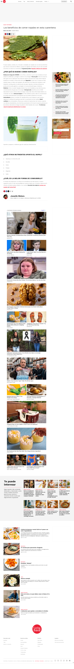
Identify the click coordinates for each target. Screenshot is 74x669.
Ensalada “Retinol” (26, 563)
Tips (24, 1)
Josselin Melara (15, 30)
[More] (48, 1)
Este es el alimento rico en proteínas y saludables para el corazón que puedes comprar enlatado (29, 493)
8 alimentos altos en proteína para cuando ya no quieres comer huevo (62, 102)
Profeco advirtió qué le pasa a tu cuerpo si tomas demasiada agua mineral (62, 107)
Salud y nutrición (7, 24)
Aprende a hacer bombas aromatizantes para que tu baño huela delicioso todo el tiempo (62, 112)
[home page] (4, 1)
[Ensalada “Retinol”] (11, 565)
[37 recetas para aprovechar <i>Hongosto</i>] (11, 549)
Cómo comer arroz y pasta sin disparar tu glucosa (52, 512)
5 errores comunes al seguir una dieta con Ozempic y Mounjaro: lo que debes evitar (62, 90)
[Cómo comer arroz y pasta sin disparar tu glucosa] (52, 504)
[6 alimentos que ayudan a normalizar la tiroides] (11, 612)
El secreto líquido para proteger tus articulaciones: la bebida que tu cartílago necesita (28, 513)
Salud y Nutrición (30, 1)
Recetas (19, 1)
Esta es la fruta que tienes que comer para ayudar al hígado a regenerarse (62, 85)
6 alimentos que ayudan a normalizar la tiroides (34, 611)
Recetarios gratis (39, 1)
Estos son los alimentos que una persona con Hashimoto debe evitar (40, 493)
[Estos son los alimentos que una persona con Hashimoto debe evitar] (41, 484)
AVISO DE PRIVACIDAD (65, 136)
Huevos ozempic (25, 578)
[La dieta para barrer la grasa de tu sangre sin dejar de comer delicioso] (64, 484)
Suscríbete (64, 1)
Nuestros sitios (24, 638)
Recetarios (23, 546)
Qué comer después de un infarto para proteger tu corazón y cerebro (64, 512)
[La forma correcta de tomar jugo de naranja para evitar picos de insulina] (41, 504)
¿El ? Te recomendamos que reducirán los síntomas (62, 96)
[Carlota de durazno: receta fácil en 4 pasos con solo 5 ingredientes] (11, 533)
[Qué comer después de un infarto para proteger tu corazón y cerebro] (64, 504)
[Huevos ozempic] (11, 580)
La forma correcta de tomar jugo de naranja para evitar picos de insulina (41, 512)
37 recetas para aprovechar (31, 547)
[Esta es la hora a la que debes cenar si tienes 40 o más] (11, 596)
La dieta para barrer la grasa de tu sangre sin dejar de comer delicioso (64, 492)
